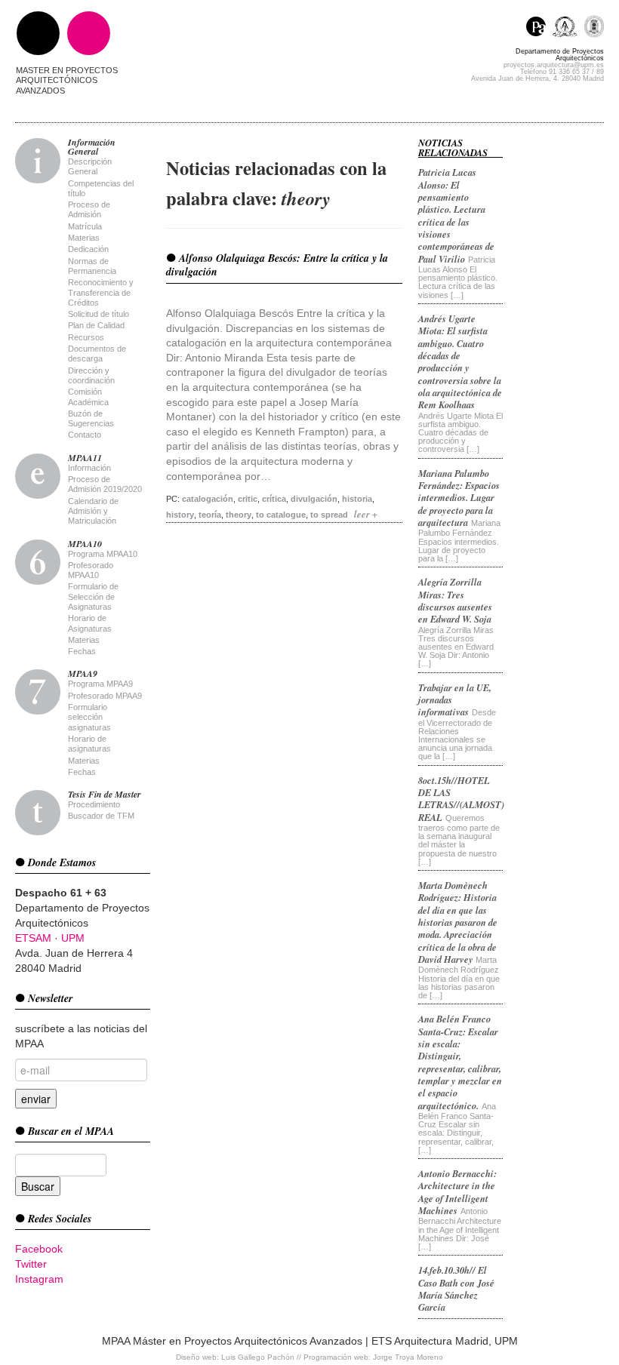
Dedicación (88, 249)
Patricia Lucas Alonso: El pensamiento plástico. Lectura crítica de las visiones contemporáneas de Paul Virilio (456, 215)
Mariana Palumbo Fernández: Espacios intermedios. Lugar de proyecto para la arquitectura (459, 497)
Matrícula (85, 226)
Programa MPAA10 (102, 553)
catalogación (207, 498)
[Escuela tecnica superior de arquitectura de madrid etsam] (568, 28)
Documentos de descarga (97, 353)
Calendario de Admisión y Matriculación (93, 511)
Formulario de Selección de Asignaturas (93, 596)
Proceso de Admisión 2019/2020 (105, 484)
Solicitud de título (98, 313)
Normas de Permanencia (92, 266)
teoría (210, 514)
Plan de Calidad (96, 325)
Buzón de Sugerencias (91, 418)
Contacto (84, 434)
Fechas (82, 651)
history (180, 514)
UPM (73, 938)
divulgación (314, 498)
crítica (274, 498)
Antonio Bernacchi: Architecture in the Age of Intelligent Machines (457, 1192)
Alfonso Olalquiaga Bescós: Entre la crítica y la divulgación (277, 265)
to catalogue (281, 514)
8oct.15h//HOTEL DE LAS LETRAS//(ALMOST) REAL (461, 798)
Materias (84, 237)
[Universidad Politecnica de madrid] (594, 28)
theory (238, 514)
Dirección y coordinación (91, 375)
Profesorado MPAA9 (105, 695)
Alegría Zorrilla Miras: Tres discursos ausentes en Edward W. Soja (455, 600)
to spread (329, 514)
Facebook (39, 1249)
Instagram (39, 1279)
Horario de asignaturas (89, 743)
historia (357, 498)
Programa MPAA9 (100, 683)
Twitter (31, 1264)
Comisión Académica (88, 396)
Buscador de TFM (101, 815)
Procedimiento (94, 804)
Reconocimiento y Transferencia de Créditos (101, 292)
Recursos (86, 337)
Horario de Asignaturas (90, 622)
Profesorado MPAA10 (90, 570)
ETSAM (33, 938)
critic (247, 498)
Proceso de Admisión (89, 209)
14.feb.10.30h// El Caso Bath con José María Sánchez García (456, 1288)
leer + (365, 514)
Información (89, 467)
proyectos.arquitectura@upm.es (554, 65)
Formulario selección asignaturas (89, 717)
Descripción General (90, 166)
